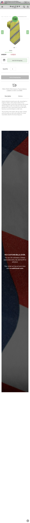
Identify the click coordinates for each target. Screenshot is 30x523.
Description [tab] (8, 96)
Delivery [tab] (20, 96)
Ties (10, 16)
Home (2, 16)
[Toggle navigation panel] (2, 7)
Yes (25, 2)
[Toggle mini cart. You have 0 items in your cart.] (28, 7)
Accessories (6, 16)
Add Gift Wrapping (17, 60)
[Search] (24, 7)
